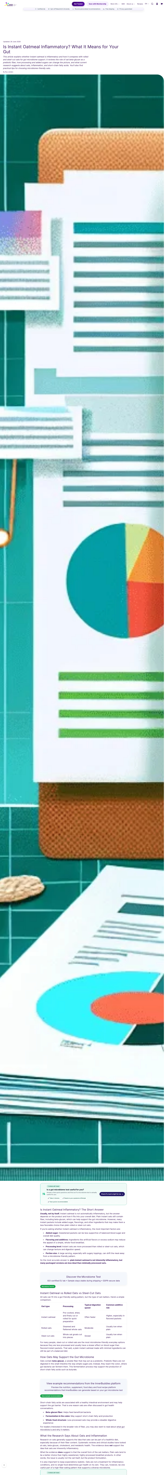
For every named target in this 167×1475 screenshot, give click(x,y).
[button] (152, 4)
